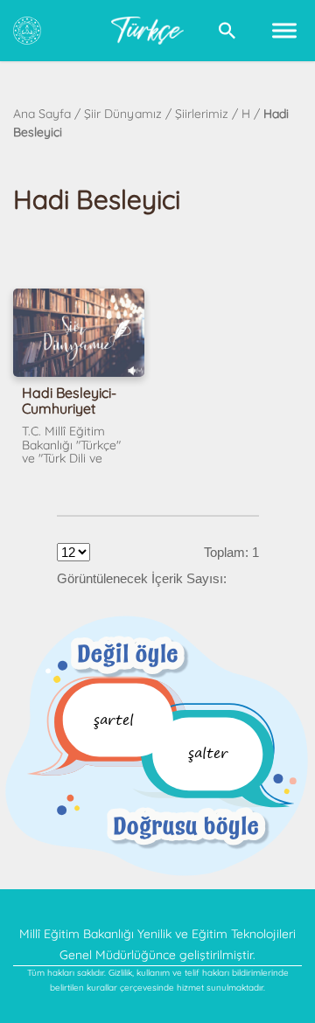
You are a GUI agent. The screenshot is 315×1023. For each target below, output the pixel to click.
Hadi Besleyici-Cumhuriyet (69, 401)
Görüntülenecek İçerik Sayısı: (142, 578)
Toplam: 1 (231, 552)
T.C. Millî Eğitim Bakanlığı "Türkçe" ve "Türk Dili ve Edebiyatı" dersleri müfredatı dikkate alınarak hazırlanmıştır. (72, 446)
